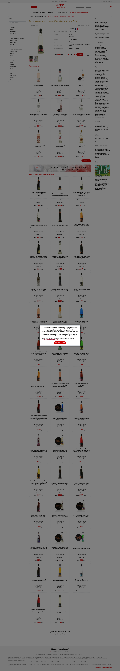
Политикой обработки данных (50, 339)
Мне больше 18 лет (60, 342)
